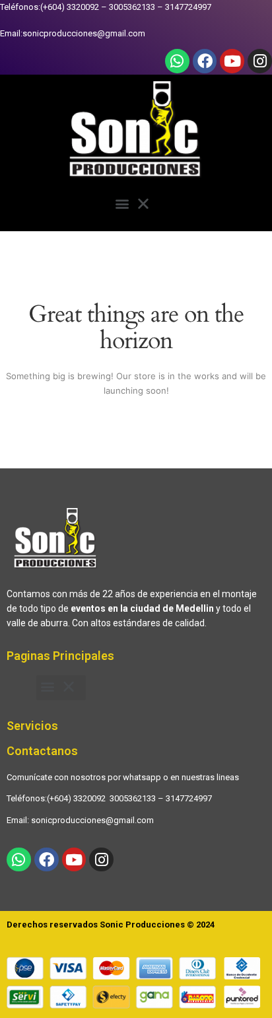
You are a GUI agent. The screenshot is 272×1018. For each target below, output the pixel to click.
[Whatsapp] (177, 61)
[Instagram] (260, 61)
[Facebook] (205, 61)
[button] (136, 205)
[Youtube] (232, 61)
